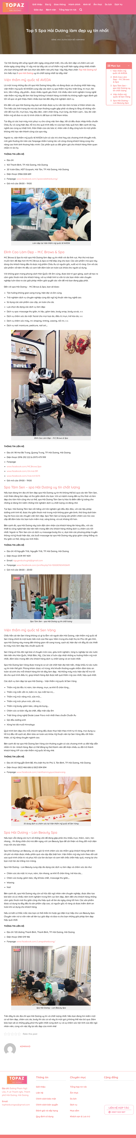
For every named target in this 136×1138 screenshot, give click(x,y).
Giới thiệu (37, 4)
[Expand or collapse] (128, 66)
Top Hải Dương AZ (87, 69)
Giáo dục (38, 9)
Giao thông (60, 4)
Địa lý (48, 4)
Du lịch (108, 4)
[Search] (80, 9)
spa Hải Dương (25, 73)
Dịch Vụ (118, 4)
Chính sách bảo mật (46, 1098)
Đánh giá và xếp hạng (47, 1110)
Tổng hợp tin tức (67, 9)
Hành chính (74, 4)
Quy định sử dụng (45, 1116)
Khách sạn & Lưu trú (80, 1116)
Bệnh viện (51, 9)
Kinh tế (87, 4)
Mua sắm (74, 1110)
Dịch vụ (74, 1104)
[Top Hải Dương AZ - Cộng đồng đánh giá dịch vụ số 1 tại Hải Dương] (15, 7)
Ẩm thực (98, 4)
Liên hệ (39, 1092)
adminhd (80, 40)
